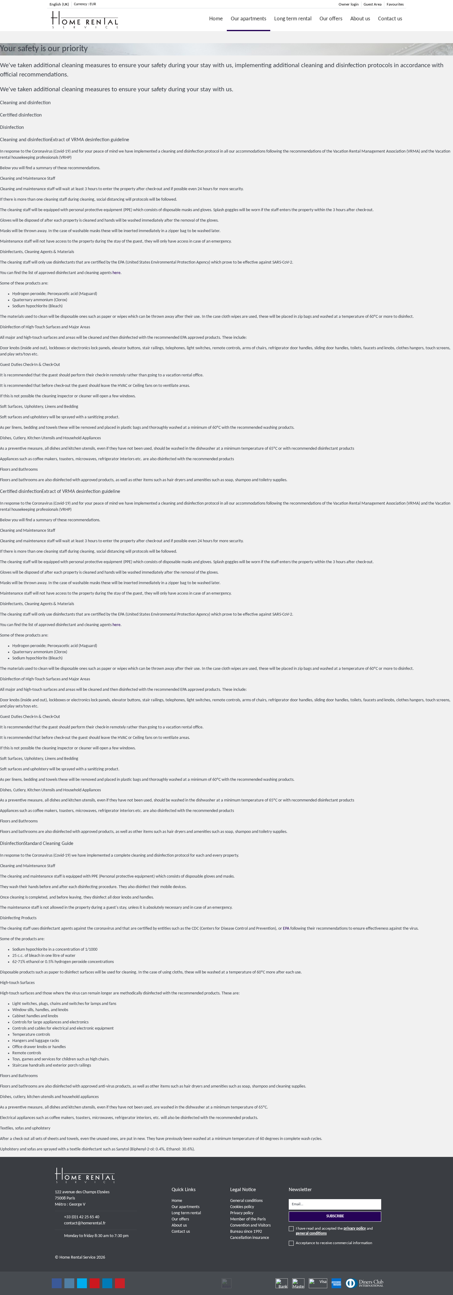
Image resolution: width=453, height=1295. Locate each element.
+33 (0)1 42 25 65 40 (81, 1217)
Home (216, 19)
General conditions (246, 1201)
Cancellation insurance (249, 1238)
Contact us (390, 19)
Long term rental (293, 19)
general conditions (311, 1233)
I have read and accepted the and (334, 1231)
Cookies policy (242, 1207)
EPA (286, 928)
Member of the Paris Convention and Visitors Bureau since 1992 (250, 1225)
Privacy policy (241, 1213)
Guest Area (373, 4)
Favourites (395, 4)
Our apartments (248, 19)
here (116, 273)
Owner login (349, 4)
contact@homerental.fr (85, 1223)
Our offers (331, 19)
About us (360, 19)
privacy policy (355, 1229)
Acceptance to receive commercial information (334, 1243)
